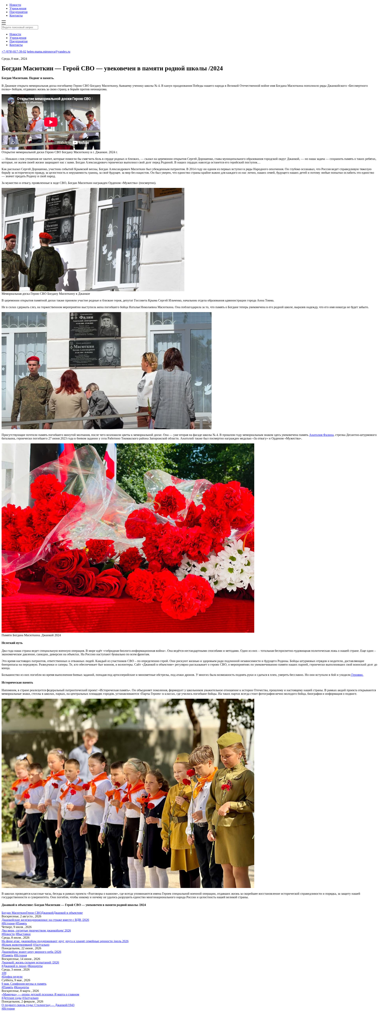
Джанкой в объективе (68, 912)
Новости (15, 5)
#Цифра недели (12, 976)
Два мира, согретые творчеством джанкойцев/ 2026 (36, 930)
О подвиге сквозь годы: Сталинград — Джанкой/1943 (38, 1005)
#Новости (8, 934)
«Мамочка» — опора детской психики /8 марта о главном (40, 994)
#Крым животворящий (17, 944)
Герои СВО (33, 912)
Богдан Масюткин (14, 912)
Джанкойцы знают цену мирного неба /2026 (31, 951)
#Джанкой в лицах (14, 966)
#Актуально (41, 944)
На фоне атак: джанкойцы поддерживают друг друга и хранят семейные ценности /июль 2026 (65, 941)
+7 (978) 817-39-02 (14, 51)
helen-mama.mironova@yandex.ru (48, 51)
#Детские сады (12, 998)
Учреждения (17, 8)
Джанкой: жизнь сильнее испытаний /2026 (30, 962)
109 (4, 973)
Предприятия (18, 12)
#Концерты (35, 966)
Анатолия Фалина (321, 435)
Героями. (357, 674)
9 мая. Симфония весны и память (24, 983)
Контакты (16, 15)
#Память (21, 923)
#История (8, 923)
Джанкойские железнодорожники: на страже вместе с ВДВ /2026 (45, 920)
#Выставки (23, 934)
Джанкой (47, 912)
